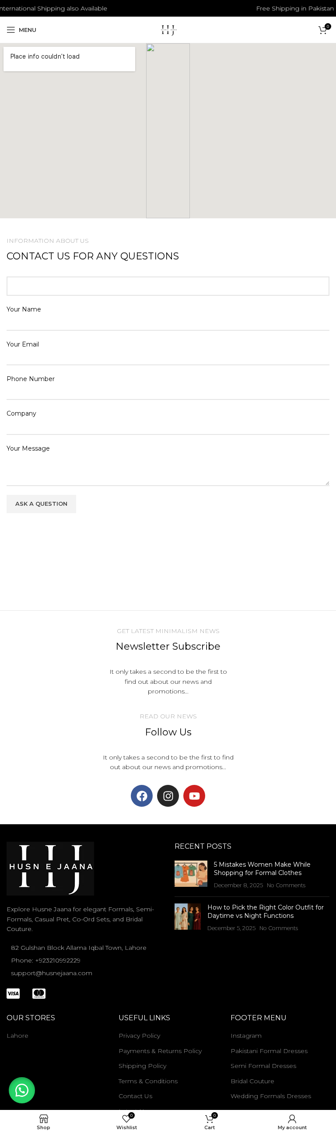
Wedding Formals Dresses (271, 1096)
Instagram (246, 1036)
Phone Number (31, 379)
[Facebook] (142, 796)
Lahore (17, 1036)
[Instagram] (168, 796)
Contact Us (135, 1096)
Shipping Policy (142, 1066)
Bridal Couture (252, 1081)
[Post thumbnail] (191, 875)
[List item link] (84, 960)
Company (21, 413)
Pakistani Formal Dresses (269, 1051)
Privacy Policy (139, 1036)
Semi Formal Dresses (263, 1066)
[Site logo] (168, 29)
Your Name (24, 309)
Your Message (28, 448)
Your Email (23, 344)
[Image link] (50, 868)
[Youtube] (194, 796)
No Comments (286, 885)
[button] (22, 1090)
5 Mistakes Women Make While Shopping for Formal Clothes (262, 869)
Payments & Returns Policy (160, 1051)
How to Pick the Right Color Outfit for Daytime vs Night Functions (265, 911)
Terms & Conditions (148, 1081)
